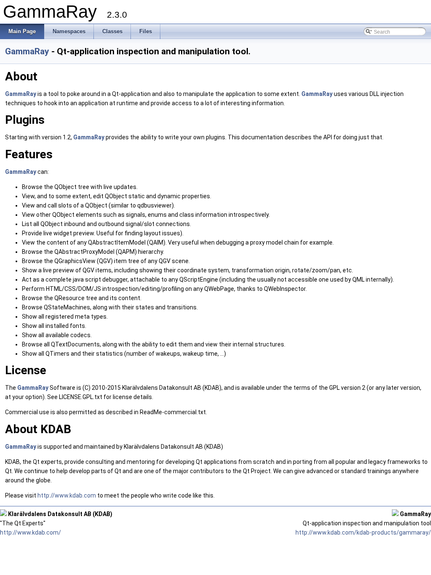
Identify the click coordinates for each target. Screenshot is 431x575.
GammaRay (27, 51)
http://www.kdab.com (66, 495)
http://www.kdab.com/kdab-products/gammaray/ (363, 532)
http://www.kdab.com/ (30, 532)
